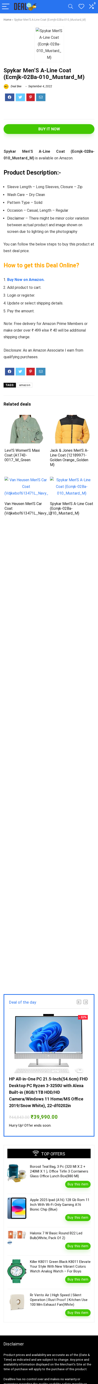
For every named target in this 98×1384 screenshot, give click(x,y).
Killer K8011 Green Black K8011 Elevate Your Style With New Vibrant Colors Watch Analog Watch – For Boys (60, 1266)
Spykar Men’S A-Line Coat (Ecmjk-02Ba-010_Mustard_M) (71, 508)
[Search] (70, 6)
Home (7, 19)
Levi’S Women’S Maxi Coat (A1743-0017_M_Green (22, 455)
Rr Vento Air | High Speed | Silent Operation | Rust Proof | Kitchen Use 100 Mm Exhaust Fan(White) (59, 1300)
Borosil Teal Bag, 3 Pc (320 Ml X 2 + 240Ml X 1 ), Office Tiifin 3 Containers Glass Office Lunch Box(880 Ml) (59, 1171)
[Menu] (5, 6)
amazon (24, 385)
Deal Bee (15, 86)
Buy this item (78, 1184)
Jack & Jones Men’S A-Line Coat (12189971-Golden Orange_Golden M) (69, 457)
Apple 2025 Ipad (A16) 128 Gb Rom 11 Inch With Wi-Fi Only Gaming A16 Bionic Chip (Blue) (59, 1205)
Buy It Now (49, 129)
